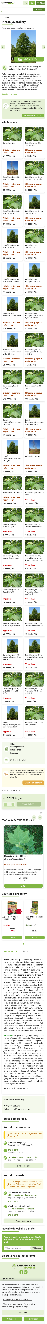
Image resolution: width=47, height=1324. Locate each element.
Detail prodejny (22, 1175)
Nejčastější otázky (22, 1232)
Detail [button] (22, 887)
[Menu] (39, 3)
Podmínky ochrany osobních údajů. (17, 1299)
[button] (22, 879)
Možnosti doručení (18, 763)
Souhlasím (33, 1319)
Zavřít (7, 815)
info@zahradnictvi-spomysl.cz (21, 1220)
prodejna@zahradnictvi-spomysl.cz (23, 1166)
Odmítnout (11, 1319)
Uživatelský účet (24, 3)
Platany (16, 1115)
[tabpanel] (12, 921)
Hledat (37, 10)
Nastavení (23, 1312)
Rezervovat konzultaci (31, 114)
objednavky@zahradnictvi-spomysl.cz (24, 1207)
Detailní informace (9, 93)
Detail (12, 939)
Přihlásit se (34, 1259)
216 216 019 (13, 1159)
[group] (22, 858)
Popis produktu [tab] (10, 953)
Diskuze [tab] (24, 953)
